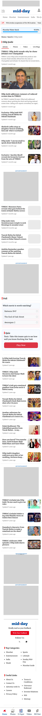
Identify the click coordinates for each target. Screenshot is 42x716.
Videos (25, 47)
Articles (5, 47)
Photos (15, 47)
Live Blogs (36, 47)
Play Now (21, 345)
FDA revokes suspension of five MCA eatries (21, 23)
